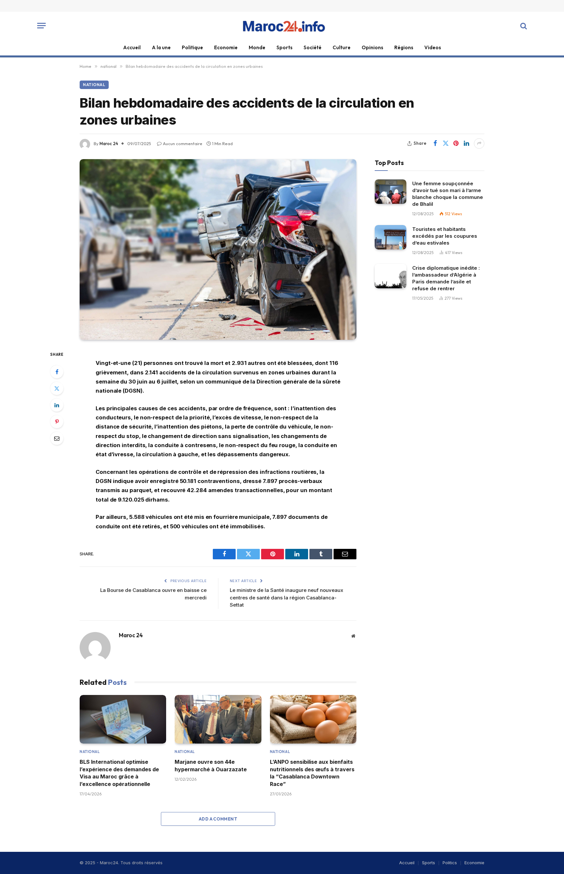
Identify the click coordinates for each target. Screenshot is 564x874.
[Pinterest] (56, 421)
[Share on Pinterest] (456, 143)
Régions (403, 47)
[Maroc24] (282, 25)
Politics (450, 862)
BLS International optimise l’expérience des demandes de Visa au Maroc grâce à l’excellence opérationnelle (119, 773)
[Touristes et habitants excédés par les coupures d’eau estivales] (390, 237)
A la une (161, 47)
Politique (192, 47)
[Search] (523, 25)
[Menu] (41, 25)
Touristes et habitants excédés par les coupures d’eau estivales (444, 236)
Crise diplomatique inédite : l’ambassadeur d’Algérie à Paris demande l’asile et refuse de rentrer (446, 278)
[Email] (56, 438)
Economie (226, 47)
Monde (257, 47)
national (94, 84)
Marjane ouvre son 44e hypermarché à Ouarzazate (211, 765)
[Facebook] (56, 371)
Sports (284, 47)
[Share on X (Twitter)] (445, 143)
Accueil (132, 47)
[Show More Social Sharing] (479, 143)
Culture (342, 47)
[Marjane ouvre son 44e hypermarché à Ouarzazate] (218, 719)
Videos (432, 47)
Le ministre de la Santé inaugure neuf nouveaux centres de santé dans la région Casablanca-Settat (286, 597)
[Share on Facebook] (435, 143)
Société (312, 47)
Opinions (372, 47)
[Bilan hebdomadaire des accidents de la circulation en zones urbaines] (218, 249)
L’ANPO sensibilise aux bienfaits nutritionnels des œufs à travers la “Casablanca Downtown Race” (312, 773)
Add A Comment (218, 818)
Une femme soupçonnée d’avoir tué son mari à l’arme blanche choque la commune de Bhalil (447, 193)
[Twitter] (56, 388)
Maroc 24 (109, 143)
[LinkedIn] (56, 405)
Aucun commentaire (182, 143)
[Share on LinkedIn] (466, 143)
